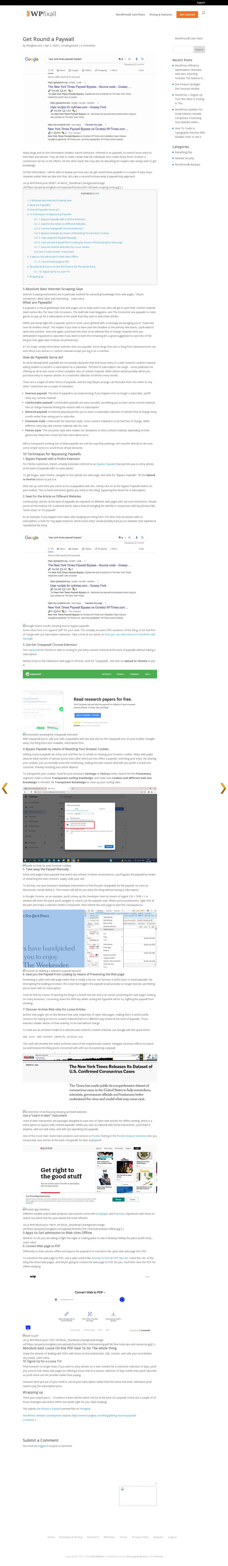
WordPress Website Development (42, 1415)
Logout (172, 1537)
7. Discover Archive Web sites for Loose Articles (62, 247)
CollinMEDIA (96, 1556)
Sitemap (158, 1556)
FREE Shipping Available (138, 1502)
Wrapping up (35, 276)
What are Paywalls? (39, 205)
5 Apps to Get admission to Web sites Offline (52, 256)
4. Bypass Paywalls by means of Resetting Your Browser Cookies (71, 233)
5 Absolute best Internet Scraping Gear (49, 200)
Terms (123, 1537)
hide (96, 193)
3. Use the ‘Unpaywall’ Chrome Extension (58, 228)
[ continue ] (29, 1419)
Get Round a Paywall (48, 1408)
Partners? (93, 1537)
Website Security (184, 158)
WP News (109, 1537)
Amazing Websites (136, 1556)
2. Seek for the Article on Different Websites (60, 223)
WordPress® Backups (187, 164)
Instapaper (102, 1213)
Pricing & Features (160, 14)
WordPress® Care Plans (130, 14)
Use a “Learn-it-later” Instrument (54, 251)
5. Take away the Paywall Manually (55, 237)
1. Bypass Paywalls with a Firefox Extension (60, 219)
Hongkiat (85, 1408)
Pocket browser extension (132, 1136)
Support (201, 3)
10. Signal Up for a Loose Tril (52, 271)
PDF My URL (120, 1258)
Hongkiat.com (34, 45)
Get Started (187, 14)
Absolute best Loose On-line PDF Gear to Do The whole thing (61, 266)
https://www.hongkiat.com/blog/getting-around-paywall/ (104, 1415)
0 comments (88, 45)
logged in (43, 1446)
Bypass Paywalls (106, 464)
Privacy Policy (140, 1537)
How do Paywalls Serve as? (43, 209)
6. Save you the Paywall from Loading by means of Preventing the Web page (78, 242)
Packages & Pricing (70, 1537)
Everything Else (183, 152)
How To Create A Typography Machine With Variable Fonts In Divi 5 (190, 133)
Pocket (96, 1136)
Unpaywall (34, 650)
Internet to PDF (101, 1258)
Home (51, 1537)
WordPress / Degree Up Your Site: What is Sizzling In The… (189, 99)
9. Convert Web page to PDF (51, 261)
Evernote (119, 1213)
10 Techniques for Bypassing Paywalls (49, 214)
